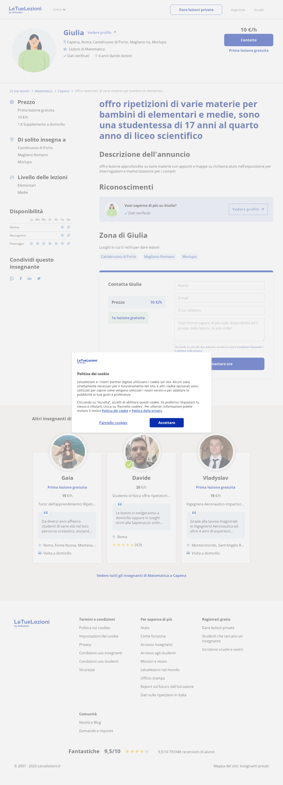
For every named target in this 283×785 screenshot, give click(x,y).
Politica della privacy (147, 411)
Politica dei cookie (115, 411)
